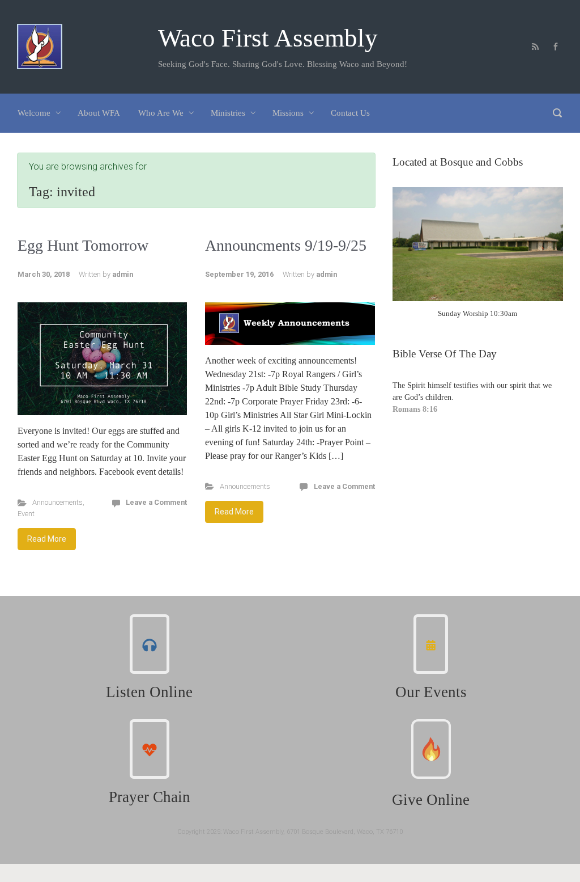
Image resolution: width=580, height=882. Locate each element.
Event (26, 513)
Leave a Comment (156, 502)
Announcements (57, 502)
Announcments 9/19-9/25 (285, 245)
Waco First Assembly (268, 38)
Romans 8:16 (415, 409)
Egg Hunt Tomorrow (83, 245)
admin (122, 274)
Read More (46, 538)
